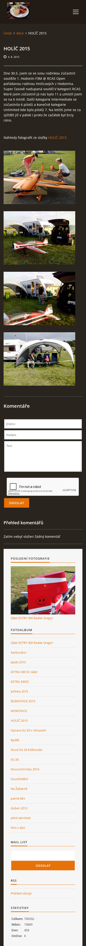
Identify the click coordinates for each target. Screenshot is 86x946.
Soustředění (19, 779)
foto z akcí (18, 827)
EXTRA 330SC (20, 681)
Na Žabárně (19, 789)
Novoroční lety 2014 (25, 769)
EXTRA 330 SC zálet (24, 672)
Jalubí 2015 (18, 662)
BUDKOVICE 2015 (23, 701)
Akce (20, 33)
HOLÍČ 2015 (57, 137)
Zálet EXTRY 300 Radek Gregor (32, 618)
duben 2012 (19, 808)
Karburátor (19, 652)
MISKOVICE (19, 711)
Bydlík (15, 740)
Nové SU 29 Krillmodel (26, 750)
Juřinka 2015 (19, 691)
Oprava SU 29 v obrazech (28, 730)
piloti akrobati (21, 818)
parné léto (18, 798)
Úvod (8, 33)
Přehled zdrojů (21, 893)
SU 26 (15, 759)
